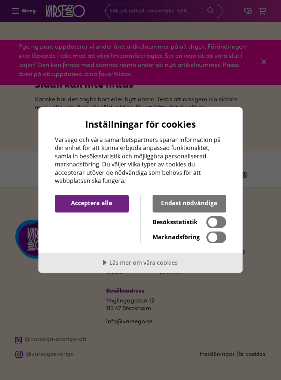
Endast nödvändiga (189, 203)
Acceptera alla (91, 203)
